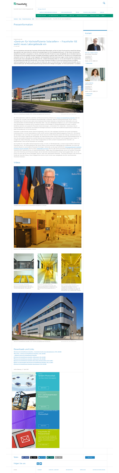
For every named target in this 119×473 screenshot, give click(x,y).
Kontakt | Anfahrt (54, 469)
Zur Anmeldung (43, 444)
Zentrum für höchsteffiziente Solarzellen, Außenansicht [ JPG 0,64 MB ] (30, 357)
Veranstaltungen (94, 15)
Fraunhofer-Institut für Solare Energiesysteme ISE (23, 9)
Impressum (83, 469)
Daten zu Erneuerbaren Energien (48, 12)
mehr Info (43, 387)
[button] (25, 457)
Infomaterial (69, 469)
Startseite (16, 18)
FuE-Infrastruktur (53, 15)
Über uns (71, 15)
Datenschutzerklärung (99, 469)
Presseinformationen (26, 18)
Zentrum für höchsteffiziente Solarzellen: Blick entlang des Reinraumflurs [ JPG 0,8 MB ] (34, 360)
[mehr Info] (24, 381)
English (102, 12)
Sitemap (40, 469)
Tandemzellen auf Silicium (43, 148)
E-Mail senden (89, 63)
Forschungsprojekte (66, 12)
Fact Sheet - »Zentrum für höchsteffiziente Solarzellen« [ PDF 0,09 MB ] (30, 353)
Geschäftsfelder (41, 15)
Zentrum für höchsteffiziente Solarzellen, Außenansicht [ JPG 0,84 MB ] (30, 358)
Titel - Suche (104, 3)
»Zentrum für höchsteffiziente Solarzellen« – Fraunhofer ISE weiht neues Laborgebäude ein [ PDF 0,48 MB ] (38, 351)
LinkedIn (88, 95)
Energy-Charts (41, 9)
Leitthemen (64, 15)
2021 (33, 18)
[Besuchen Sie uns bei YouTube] (40, 463)
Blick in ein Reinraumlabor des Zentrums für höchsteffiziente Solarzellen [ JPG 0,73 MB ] (34, 362)
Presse (77, 12)
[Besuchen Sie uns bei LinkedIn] (38, 463)
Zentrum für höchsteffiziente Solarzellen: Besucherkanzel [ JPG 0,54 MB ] (31, 364)
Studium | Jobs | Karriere (89, 12)
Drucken (90, 457)
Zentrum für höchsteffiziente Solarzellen (66, 117)
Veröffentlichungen (82, 15)
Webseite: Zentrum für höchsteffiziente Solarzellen (26, 355)
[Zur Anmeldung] (24, 438)
